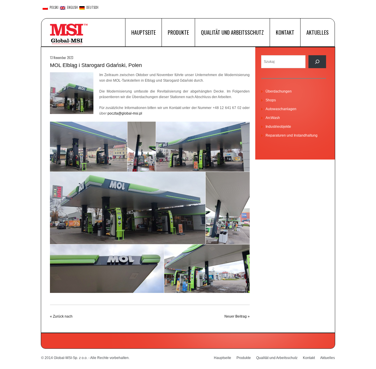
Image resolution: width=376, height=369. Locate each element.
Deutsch (91, 7)
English (71, 7)
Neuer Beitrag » (237, 316)
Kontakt (285, 32)
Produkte (178, 32)
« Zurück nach (61, 316)
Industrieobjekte (278, 127)
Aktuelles (317, 32)
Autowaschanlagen (281, 109)
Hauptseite (143, 32)
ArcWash (273, 118)
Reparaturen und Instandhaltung (292, 135)
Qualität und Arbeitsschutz (232, 32)
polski (53, 7)
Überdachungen (279, 91)
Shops (271, 100)
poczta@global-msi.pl (125, 113)
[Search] (317, 61)
